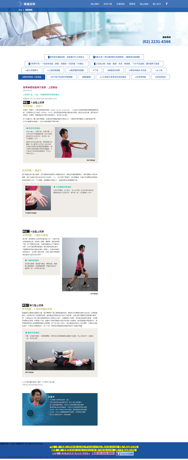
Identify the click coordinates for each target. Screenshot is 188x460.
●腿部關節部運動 (76, 70)
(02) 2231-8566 (156, 41)
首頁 (20, 10)
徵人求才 (157, 3)
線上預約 (95, 3)
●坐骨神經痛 (140, 77)
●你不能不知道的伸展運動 (61, 77)
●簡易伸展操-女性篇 (137, 70)
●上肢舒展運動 (53, 70)
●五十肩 (159, 70)
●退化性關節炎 (32, 70)
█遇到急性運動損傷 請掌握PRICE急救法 (66, 57)
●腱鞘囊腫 (86, 77)
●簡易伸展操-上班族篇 (31, 77)
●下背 (95, 70)
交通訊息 (121, 3)
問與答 (132, 3)
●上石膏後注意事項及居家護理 (113, 77)
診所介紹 (108, 3)
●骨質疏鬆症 (160, 77)
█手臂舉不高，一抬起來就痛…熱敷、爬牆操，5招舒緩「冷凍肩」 (57, 64)
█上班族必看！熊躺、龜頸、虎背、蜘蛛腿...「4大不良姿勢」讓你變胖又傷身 (126, 64)
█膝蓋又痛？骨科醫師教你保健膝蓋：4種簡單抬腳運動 (116, 57)
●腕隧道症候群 (113, 70)
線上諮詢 (144, 3)
